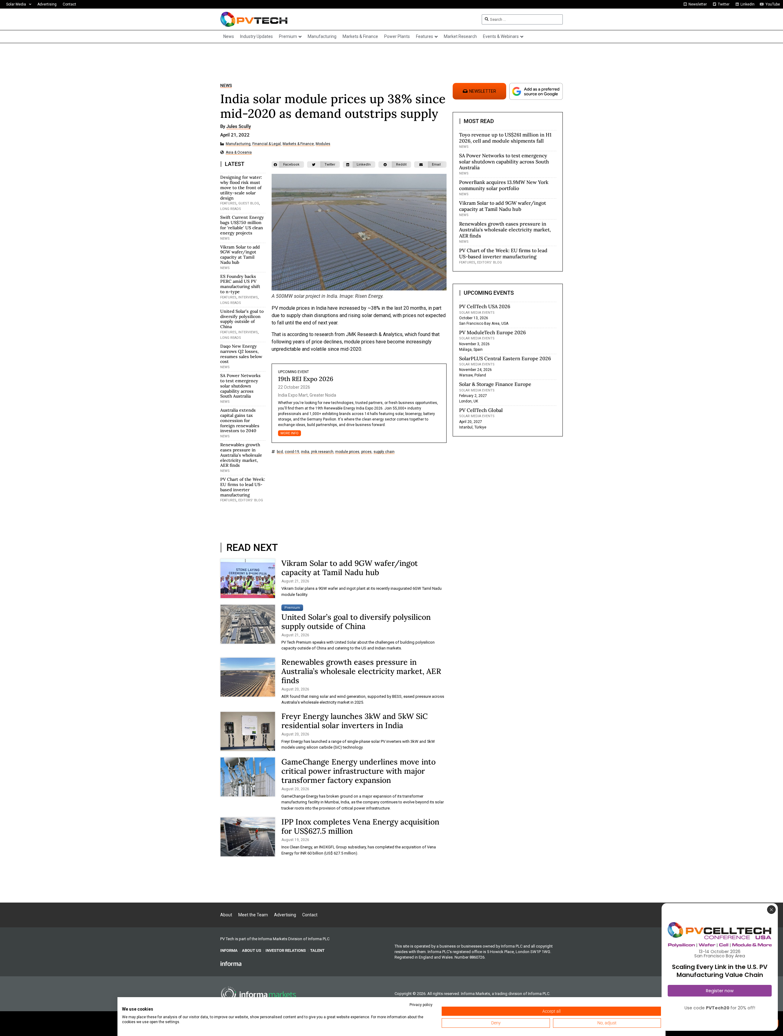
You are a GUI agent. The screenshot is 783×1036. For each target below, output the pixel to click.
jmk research (322, 452)
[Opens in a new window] (231, 963)
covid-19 (292, 452)
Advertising (47, 4)
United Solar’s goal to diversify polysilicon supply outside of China (242, 319)
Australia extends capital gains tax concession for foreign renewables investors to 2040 (239, 420)
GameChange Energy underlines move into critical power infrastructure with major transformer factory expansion (358, 771)
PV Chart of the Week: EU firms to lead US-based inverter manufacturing (242, 487)
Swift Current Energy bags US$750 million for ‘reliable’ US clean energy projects (242, 225)
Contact (69, 4)
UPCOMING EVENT (293, 372)
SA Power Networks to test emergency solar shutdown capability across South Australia (240, 386)
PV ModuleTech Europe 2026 (492, 332)
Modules (323, 144)
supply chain (384, 452)
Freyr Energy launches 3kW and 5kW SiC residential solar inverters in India (354, 720)
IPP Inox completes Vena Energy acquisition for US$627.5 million (360, 826)
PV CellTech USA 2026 (484, 306)
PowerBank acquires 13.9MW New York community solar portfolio (503, 185)
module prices (347, 452)
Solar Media (16, 4)
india (305, 452)
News (226, 85)
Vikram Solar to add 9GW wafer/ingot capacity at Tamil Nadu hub (240, 254)
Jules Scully (238, 126)
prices (366, 452)
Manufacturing (238, 144)
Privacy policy (421, 1005)
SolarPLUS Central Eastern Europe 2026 (505, 358)
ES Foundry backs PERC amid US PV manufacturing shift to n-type (240, 284)
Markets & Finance (298, 144)
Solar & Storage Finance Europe (495, 384)
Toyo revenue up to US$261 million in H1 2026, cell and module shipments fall (505, 138)
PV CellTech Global (481, 410)
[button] (288, 164)
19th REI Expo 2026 (305, 379)
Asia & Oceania (239, 153)
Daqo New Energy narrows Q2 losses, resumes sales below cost (241, 353)
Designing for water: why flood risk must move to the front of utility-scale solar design (241, 187)
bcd (280, 452)
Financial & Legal (266, 144)
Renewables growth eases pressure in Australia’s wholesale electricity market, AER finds (241, 455)
